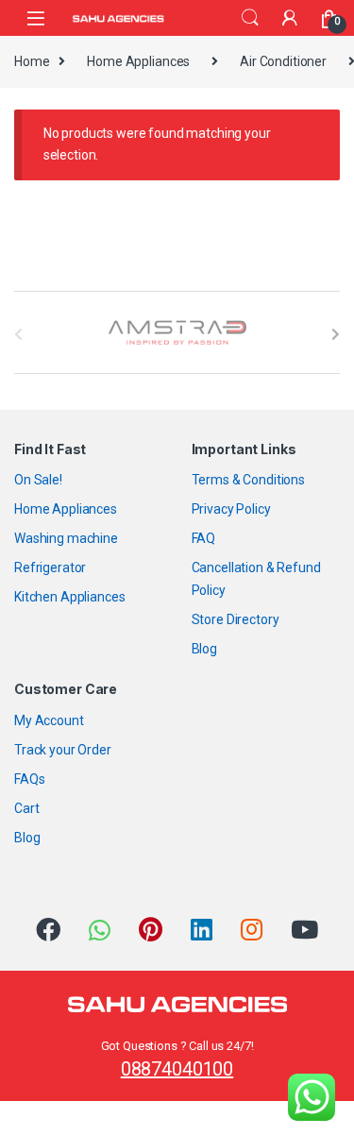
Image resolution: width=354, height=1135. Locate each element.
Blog (204, 648)
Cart (26, 808)
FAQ (204, 538)
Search (250, 18)
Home (31, 61)
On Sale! (38, 479)
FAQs (29, 779)
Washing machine (66, 538)
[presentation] (335, 334)
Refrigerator (50, 567)
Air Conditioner (283, 61)
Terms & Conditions (248, 479)
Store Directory (235, 619)
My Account (49, 720)
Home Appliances (138, 61)
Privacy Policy (231, 509)
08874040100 (177, 1069)
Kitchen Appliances (69, 596)
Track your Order (62, 749)
